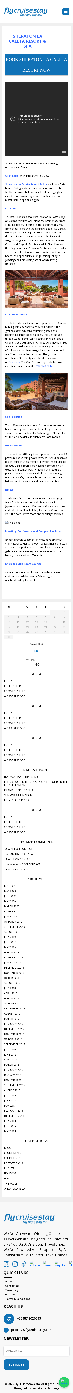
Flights (9, 1168)
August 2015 (12, 1090)
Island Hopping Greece (19, 790)
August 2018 (12, 983)
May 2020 (10, 901)
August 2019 (12, 931)
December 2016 (14, 1029)
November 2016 (14, 1034)
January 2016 (12, 1075)
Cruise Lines (12, 1158)
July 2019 (10, 937)
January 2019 (12, 962)
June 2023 (10, 886)
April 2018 (10, 993)
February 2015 (13, 1110)
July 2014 (10, 1121)
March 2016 (11, 1064)
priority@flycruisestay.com (31, 1330)
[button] (65, 11)
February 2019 (13, 957)
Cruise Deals (12, 1153)
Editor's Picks (13, 1163)
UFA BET (10, 848)
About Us (11, 1281)
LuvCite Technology (45, 1388)
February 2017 (13, 1024)
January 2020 (12, 916)
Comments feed (15, 691)
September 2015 (14, 1085)
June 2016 (10, 1054)
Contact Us (12, 1285)
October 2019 (13, 921)
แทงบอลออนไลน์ (14, 864)
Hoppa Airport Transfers (21, 776)
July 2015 (10, 1095)
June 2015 (10, 1100)
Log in (8, 681)
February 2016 (13, 1069)
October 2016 (13, 1039)
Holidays (10, 1173)
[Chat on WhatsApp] (64, 1382)
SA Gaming (12, 854)
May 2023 (10, 891)
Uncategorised (14, 1188)
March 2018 (11, 998)
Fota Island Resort (17, 800)
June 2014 (10, 1126)
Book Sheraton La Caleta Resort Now (36, 64)
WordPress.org (14, 696)
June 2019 (10, 942)
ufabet (10, 859)
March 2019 (11, 952)
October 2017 (13, 1003)
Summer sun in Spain (18, 795)
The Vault (10, 1183)
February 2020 (13, 911)
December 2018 (14, 967)
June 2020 (10, 896)
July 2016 (10, 1049)
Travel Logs (12, 1290)
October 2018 (13, 978)
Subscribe (16, 1365)
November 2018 (14, 972)
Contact (26, 848)
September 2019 (14, 926)
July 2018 (10, 988)
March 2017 (11, 1018)
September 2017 (14, 1008)
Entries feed (12, 686)
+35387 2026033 (29, 1318)
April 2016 (10, 1059)
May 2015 (10, 1105)
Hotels (9, 1178)
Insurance (11, 1294)
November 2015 (14, 1080)
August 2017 (12, 1013)
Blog (7, 1147)
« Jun (35, 650)
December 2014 (14, 1115)
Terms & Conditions (17, 1299)
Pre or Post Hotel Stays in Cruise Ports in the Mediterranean (36, 783)
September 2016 (14, 1044)
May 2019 (10, 947)
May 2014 (10, 1131)
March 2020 (11, 906)
